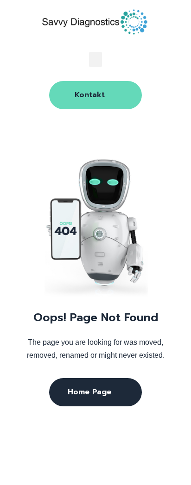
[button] (95, 59)
